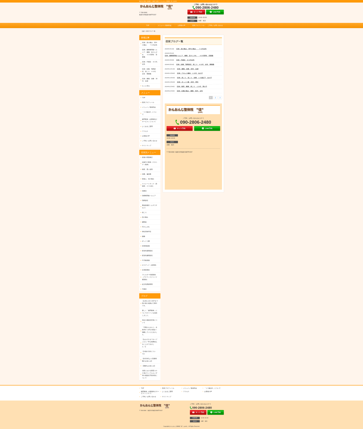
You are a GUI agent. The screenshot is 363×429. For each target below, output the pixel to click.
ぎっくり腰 (146, 241)
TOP (147, 25)
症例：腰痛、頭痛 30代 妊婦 (187, 69)
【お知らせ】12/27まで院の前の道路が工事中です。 (150, 303)
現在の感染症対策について (149, 321)
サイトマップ (146, 145)
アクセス (145, 131)
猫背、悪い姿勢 (147, 169)
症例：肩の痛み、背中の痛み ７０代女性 (191, 49)
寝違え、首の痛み (148, 179)
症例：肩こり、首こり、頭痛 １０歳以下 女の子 (194, 77)
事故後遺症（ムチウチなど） (149, 206)
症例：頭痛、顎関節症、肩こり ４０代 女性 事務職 (195, 64)
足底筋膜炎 (146, 270)
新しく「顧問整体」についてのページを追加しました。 (149, 313)
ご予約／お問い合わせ (215, 25)
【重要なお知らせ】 (149, 366)
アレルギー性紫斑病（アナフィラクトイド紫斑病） (149, 277)
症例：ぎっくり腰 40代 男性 (187, 82)
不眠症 (144, 289)
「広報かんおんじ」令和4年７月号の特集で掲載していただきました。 (149, 330)
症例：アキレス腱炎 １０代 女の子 (190, 73)
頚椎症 (144, 191)
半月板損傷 (146, 260)
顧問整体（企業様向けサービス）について (149, 120)
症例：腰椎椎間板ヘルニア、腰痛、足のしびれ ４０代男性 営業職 (189, 55)
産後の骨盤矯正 (147, 157)
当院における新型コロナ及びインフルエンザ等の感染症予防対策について (149, 374)
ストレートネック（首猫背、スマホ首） (149, 185)
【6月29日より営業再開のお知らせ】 (149, 360)
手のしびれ (146, 227)
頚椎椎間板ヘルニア (149, 195)
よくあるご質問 (147, 126)
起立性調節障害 (147, 284)
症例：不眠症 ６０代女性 (185, 60)
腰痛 (143, 236)
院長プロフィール (198, 25)
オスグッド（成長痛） (149, 265)
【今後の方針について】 (149, 353)
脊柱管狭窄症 (146, 231)
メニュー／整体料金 (164, 25)
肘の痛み (145, 217)
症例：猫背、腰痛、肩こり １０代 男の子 (192, 86)
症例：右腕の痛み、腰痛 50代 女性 (190, 91)
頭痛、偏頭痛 (146, 174)
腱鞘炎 (144, 222)
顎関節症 (145, 200)
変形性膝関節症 (147, 255)
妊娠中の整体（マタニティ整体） (149, 163)
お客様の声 (181, 25)
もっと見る (146, 86)
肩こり (144, 212)
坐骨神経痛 (146, 246)
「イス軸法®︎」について (149, 113)
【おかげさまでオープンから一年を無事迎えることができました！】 (149, 343)
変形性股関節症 (147, 251)
